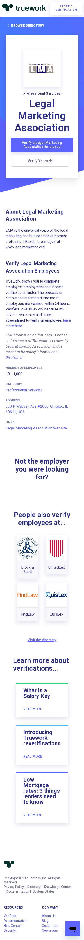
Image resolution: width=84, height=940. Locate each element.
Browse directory (27, 25)
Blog (45, 921)
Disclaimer (14, 357)
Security (10, 930)
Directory (34, 887)
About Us (49, 916)
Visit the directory (42, 640)
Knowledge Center (57, 887)
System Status (44, 891)
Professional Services (24, 390)
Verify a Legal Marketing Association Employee (42, 145)
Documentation (17, 891)
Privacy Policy (14, 887)
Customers (50, 925)
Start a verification (66, 8)
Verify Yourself (40, 161)
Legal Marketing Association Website (36, 428)
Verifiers (10, 916)
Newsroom (50, 930)
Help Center (12, 925)
